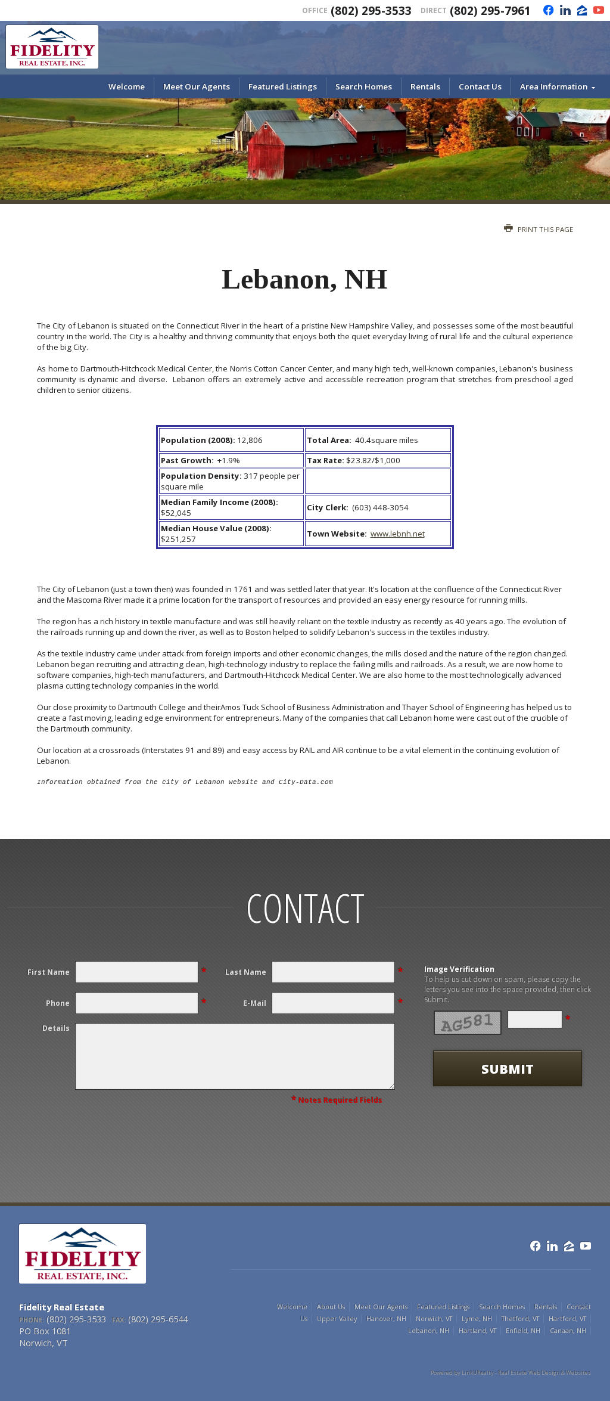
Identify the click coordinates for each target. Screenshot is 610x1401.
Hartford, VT (567, 1319)
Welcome (126, 86)
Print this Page (544, 229)
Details (56, 1028)
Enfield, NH (523, 1330)
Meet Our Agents (196, 86)
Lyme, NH (477, 1319)
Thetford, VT (520, 1319)
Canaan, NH (568, 1330)
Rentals (425, 86)
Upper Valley (337, 1319)
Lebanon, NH (428, 1330)
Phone (58, 1003)
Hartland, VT (477, 1330)
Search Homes (363, 86)
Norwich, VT (434, 1319)
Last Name (245, 972)
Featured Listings (282, 86)
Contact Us (480, 86)
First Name (48, 972)
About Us (331, 1307)
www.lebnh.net (398, 533)
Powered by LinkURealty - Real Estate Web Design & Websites (511, 1373)
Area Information (554, 86)
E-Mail (254, 1003)
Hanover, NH (386, 1319)
